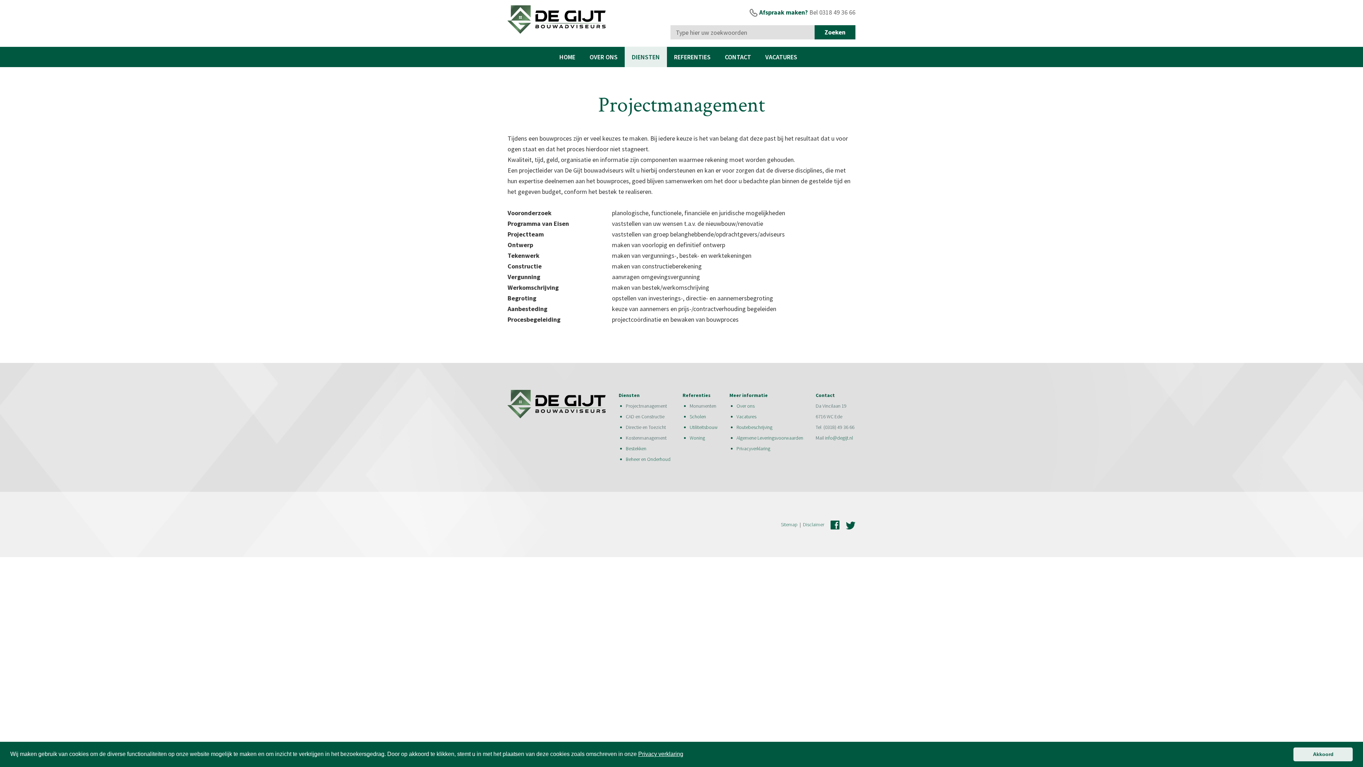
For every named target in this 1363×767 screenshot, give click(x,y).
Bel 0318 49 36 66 (832, 12)
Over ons (604, 57)
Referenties (692, 57)
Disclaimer (813, 524)
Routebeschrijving (754, 427)
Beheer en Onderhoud (648, 459)
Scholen (698, 416)
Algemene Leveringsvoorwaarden (770, 438)
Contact (738, 57)
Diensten (646, 57)
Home (567, 57)
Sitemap (789, 524)
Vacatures (781, 57)
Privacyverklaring (753, 448)
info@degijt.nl (839, 438)
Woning (698, 438)
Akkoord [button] (1323, 754)
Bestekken (636, 448)
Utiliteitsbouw (704, 427)
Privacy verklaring (660, 754)
